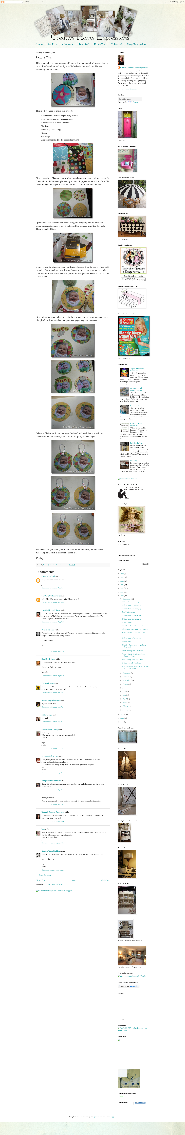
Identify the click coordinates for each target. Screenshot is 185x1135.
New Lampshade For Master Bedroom (138, 389)
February (126, 706)
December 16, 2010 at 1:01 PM (52, 692)
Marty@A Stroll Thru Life (51, 781)
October (126, 677)
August (125, 684)
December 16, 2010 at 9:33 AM (53, 651)
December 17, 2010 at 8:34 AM (53, 843)
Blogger (112, 1117)
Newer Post (40, 880)
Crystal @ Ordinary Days (51, 596)
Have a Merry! (127, 622)
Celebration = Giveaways (131, 638)
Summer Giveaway (137, 406)
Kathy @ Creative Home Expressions (134, 67)
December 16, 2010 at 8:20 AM (53, 588)
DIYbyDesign (47, 715)
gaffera (96, 1117)
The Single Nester (48, 683)
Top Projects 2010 (128, 612)
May (124, 695)
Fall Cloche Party (136, 443)
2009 (122, 714)
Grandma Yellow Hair (50, 756)
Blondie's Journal (48, 630)
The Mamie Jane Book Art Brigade (135, 629)
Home (39, 45)
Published (116, 45)
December (127, 599)
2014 (122, 581)
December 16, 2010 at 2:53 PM (52, 722)
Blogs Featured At (136, 45)
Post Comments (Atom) (54, 884)
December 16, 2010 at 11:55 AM (53, 676)
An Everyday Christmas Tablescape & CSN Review (135, 667)
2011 (122, 592)
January (125, 710)
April (125, 699)
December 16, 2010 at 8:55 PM (52, 790)
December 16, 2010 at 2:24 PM (52, 707)
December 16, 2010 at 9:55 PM (52, 804)
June (124, 691)
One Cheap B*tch (48, 576)
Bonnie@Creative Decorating (53, 812)
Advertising (68, 45)
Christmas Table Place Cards (132, 626)
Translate (136, 102)
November (127, 673)
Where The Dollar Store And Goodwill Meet (133, 655)
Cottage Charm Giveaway (136, 424)
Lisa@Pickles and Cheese (51, 610)
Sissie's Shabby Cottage (50, 729)
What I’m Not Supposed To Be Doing (133, 634)
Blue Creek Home (48, 659)
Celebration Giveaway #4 (131, 605)
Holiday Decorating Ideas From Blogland (134, 646)
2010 (122, 596)
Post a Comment (45, 875)
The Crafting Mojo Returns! (132, 651)
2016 (122, 574)
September (127, 680)
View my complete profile (127, 89)
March (125, 702)
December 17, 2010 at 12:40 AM (53, 821)
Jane (43, 829)
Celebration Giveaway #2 (131, 615)
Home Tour (100, 45)
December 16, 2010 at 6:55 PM (52, 773)
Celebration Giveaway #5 (131, 602)
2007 (122, 722)
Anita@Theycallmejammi (51, 700)
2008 (122, 718)
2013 (122, 585)
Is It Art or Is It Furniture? (131, 663)
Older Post (105, 880)
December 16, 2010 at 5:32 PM (52, 748)
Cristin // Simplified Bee (51, 851)
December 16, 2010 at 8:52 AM (53, 602)
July (124, 688)
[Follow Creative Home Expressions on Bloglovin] (128, 987)
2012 (122, 588)
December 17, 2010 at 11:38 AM (53, 870)
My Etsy (52, 45)
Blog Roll (84, 45)
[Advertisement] (129, 1054)
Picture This (126, 642)
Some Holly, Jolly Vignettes (132, 659)
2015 (122, 577)
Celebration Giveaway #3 (131, 609)
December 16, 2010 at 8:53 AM (53, 622)
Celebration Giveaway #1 (131, 619)
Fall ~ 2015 (133, 461)
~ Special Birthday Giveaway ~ (137, 370)
